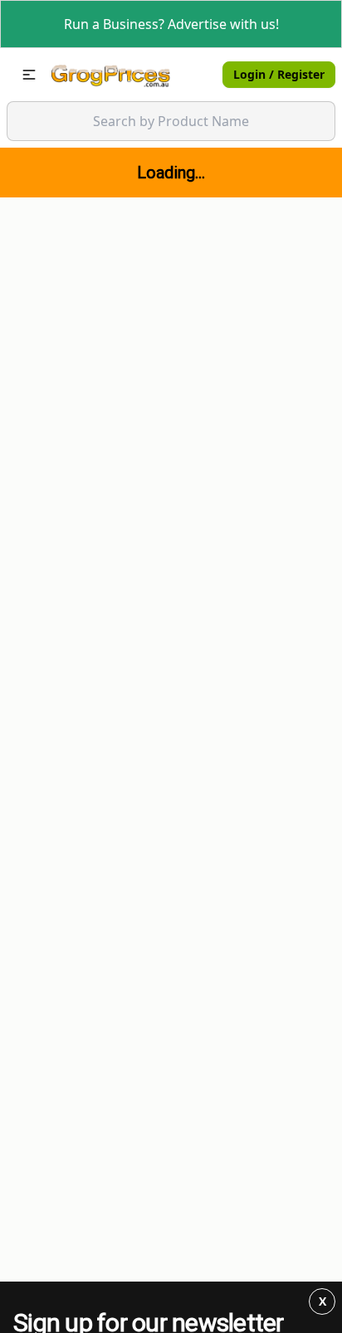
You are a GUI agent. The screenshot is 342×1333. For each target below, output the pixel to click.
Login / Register (279, 74)
